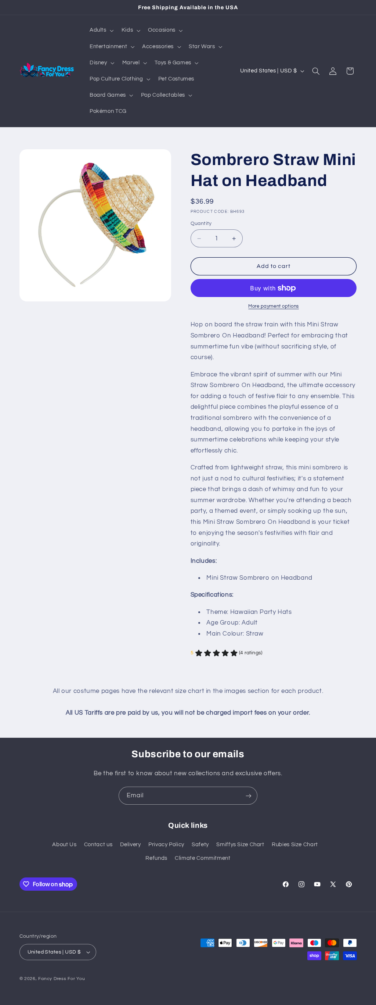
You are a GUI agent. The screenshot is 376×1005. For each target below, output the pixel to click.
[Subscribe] (248, 796)
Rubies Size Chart (295, 844)
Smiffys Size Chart (240, 844)
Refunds (156, 858)
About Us (64, 844)
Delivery (130, 844)
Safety (200, 844)
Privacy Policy (166, 844)
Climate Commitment (202, 858)
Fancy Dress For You (61, 979)
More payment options (273, 306)
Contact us (98, 844)
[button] (101, 30)
